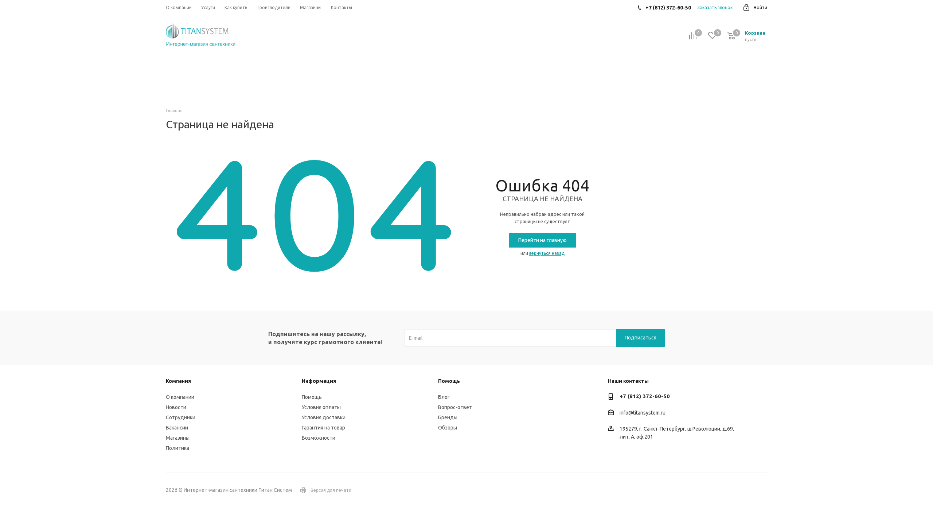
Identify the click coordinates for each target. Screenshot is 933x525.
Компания (178, 381)
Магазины (178, 438)
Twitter (761, 490)
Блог (444, 397)
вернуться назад (547, 253)
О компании (180, 397)
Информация (319, 381)
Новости (176, 407)
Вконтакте (743, 490)
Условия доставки (324, 417)
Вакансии (177, 428)
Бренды (447, 417)
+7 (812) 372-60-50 (645, 396)
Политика (177, 448)
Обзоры (447, 428)
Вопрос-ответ (455, 407)
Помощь (312, 397)
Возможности (318, 438)
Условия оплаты (321, 407)
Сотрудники (180, 417)
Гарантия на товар (323, 428)
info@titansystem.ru (642, 413)
